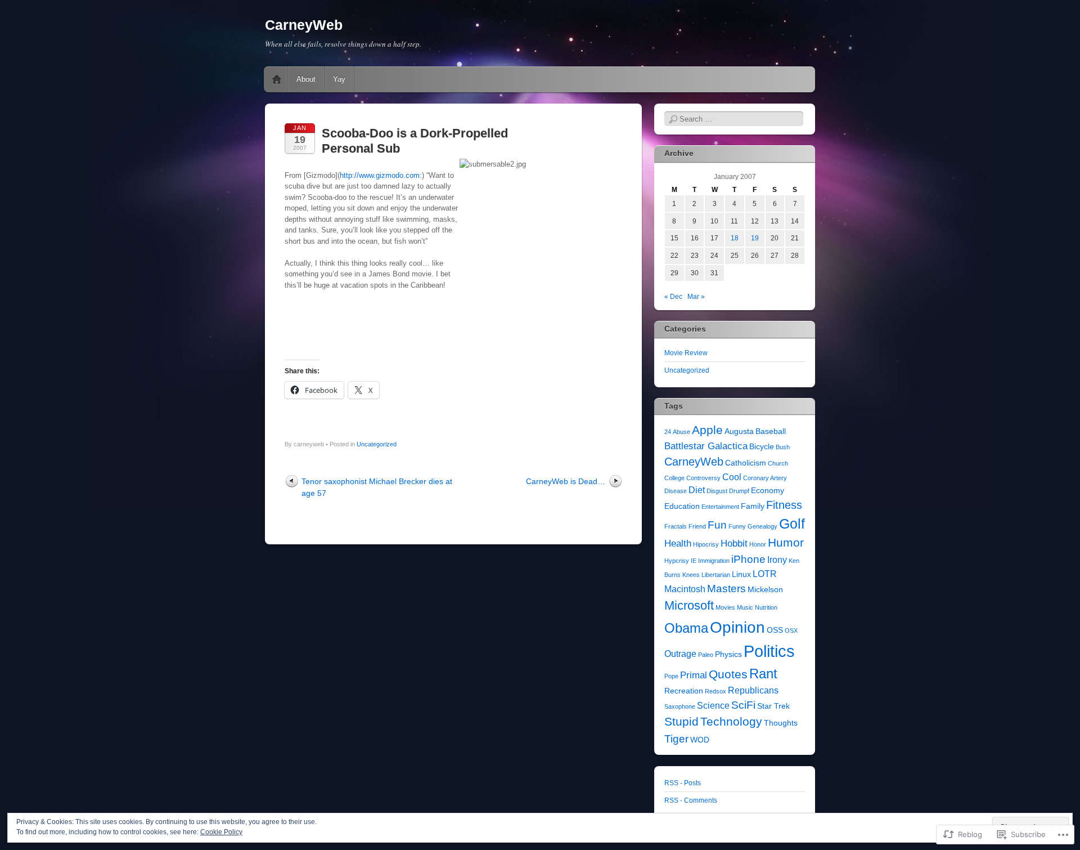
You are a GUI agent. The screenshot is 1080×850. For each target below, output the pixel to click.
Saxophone (679, 706)
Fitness (784, 505)
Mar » (696, 297)
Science (713, 705)
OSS (775, 630)
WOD (699, 740)
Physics (728, 654)
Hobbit (734, 543)
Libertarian (715, 574)
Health (677, 543)
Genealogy (762, 526)
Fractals (675, 526)
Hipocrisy (706, 544)
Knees (691, 574)
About (306, 79)
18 (735, 238)
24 (667, 431)
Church (778, 463)
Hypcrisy (676, 560)
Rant (763, 673)
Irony (777, 560)
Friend (697, 526)
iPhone (748, 559)
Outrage (680, 654)
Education (682, 506)
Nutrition (766, 607)
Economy (767, 490)
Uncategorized (377, 444)
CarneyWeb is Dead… (565, 481)
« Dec (673, 297)
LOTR (765, 574)
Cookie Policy (221, 832)
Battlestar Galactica (706, 445)
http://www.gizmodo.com (380, 175)
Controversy (703, 478)
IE (693, 560)
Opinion (737, 627)
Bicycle (761, 446)
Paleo (705, 654)
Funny (737, 526)
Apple (707, 430)
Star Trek (773, 706)
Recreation (683, 691)
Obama (686, 628)
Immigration (714, 560)
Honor (757, 544)
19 (755, 238)
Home (277, 79)
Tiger (676, 739)
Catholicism (745, 463)
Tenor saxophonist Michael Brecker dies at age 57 (377, 487)
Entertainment (720, 506)
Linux (741, 574)
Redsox (715, 691)
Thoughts (781, 723)
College (674, 478)
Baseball (770, 431)
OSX (791, 630)
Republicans (753, 690)
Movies (725, 607)
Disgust (716, 490)
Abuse (681, 431)
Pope (671, 676)
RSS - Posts (682, 783)
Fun (717, 525)
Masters (726, 588)
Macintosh (684, 589)
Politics (769, 651)
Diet (696, 490)
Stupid (681, 721)
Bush (783, 447)
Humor (786, 542)
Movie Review (686, 353)
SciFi (743, 705)
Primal (693, 675)
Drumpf (739, 490)
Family (752, 506)
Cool (731, 477)
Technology (731, 721)
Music (745, 607)
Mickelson (765, 589)
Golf (792, 523)
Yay (339, 79)
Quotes (728, 674)
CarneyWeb (304, 25)
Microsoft (689, 605)
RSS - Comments (690, 800)
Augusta (739, 431)
